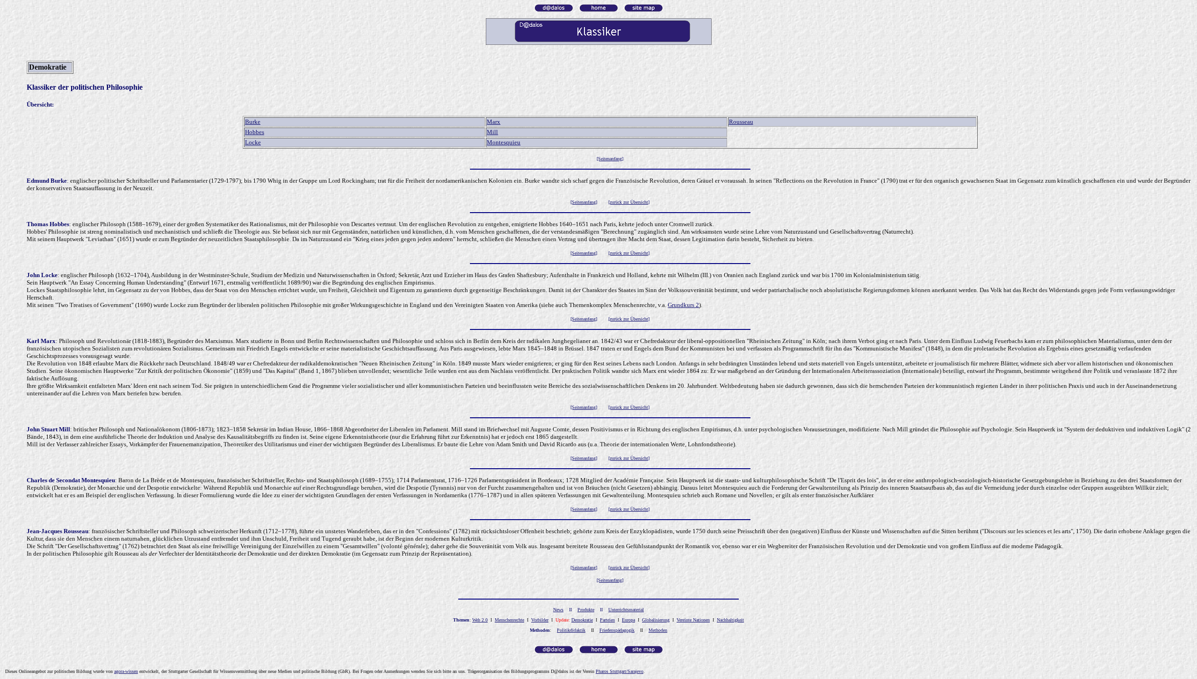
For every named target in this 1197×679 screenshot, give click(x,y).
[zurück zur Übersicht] (628, 202)
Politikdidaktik (571, 630)
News (558, 609)
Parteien (607, 619)
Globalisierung (656, 619)
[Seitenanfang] (583, 202)
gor (126, 671)
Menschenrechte (509, 619)
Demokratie (582, 619)
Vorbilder (539, 619)
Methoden (658, 630)
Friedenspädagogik (617, 630)
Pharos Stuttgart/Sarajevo (619, 671)
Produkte (585, 609)
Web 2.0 (480, 619)
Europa (628, 619)
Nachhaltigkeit (730, 619)
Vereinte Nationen (693, 619)
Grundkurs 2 (683, 304)
